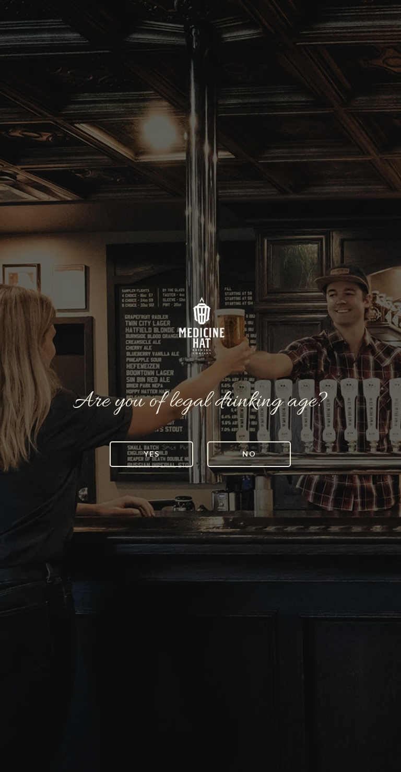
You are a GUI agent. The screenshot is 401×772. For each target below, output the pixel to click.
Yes (152, 453)
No (249, 453)
